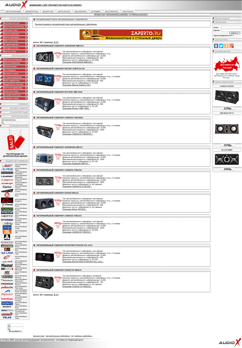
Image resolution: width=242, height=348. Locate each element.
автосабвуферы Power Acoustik (21, 291)
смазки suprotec (13, 95)
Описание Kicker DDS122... (74, 209)
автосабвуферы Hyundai (21, 219)
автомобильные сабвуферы (117, 14)
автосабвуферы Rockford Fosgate (21, 298)
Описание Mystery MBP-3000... (76, 108)
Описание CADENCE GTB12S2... (77, 186)
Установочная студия (19, 112)
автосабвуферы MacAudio (21, 262)
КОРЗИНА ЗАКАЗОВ (222, 18)
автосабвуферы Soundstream (21, 310)
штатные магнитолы (14, 27)
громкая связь (12, 98)
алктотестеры (11, 91)
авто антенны (11, 41)
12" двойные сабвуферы (138, 14)
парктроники (128, 11)
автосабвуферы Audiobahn (21, 173)
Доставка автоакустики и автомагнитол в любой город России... (226, 76)
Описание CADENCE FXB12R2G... (77, 134)
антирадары (96, 11)
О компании (23, 104)
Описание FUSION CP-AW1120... (77, 286)
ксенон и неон (12, 74)
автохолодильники (13, 88)
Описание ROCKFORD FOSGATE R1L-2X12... (83, 262)
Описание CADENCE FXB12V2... (77, 232)
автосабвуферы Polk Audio (21, 287)
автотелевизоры (111, 11)
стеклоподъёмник (13, 77)
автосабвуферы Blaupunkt (21, 176)
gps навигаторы (12, 81)
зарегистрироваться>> (223, 35)
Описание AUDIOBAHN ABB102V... (77, 62)
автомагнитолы (32, 11)
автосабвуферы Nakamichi (21, 280)
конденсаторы (11, 48)
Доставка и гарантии (19, 108)
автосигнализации (13, 11)
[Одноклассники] (226, 46)
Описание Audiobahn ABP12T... (76, 163)
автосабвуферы (81, 11)
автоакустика (48, 11)
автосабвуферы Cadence (21, 180)
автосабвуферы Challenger (21, 183)
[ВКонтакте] (216, 46)
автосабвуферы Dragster (21, 200)
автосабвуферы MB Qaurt (21, 269)
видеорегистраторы (14, 84)
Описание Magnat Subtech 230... (76, 85)
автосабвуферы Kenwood (21, 242)
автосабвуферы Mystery (21, 276)
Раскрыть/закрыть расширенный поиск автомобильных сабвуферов (66, 24)
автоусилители (64, 11)
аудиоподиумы (12, 44)
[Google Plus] (231, 46)
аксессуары (10, 52)
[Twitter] (221, 46)
